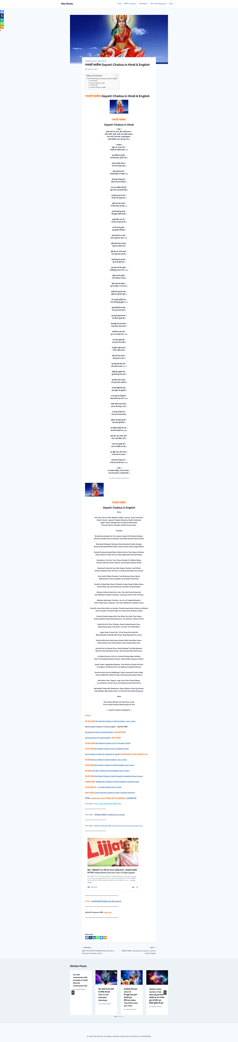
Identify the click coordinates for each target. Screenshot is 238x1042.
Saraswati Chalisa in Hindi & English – (105, 732)
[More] (105, 937)
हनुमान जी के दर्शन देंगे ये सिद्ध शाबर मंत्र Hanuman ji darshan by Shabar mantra (98, 950)
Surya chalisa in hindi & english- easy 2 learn (106, 760)
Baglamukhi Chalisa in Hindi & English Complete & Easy (112, 782)
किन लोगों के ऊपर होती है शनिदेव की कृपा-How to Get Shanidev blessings (106, 994)
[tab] (115, 1016)
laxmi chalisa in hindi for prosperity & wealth (116, 754)
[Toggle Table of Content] (115, 75)
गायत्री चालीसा (94, 81)
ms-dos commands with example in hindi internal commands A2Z (80, 980)
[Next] (165, 992)
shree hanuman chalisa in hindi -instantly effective (110, 793)
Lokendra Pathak (92, 69)
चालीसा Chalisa (102, 61)
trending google (91, 61)
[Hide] (0, 30)
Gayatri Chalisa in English (98, 87)
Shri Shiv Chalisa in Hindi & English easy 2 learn (107, 771)
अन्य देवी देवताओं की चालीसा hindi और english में (106, 901)
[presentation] (106, 977)
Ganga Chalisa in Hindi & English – (103, 738)
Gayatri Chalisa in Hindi (98, 83)
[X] (90, 937)
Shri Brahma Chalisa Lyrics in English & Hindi (107, 743)
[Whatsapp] (97, 937)
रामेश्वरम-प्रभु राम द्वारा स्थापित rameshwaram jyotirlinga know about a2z (118, 826)
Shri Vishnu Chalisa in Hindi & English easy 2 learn (109, 765)
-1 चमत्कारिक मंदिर (113, 798)
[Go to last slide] (72, 992)
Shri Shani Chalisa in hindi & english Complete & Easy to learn (114, 776)
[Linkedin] (94, 937)
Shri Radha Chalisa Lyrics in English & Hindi (107, 749)
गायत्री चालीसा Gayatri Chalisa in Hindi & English (102, 78)
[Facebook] (87, 937)
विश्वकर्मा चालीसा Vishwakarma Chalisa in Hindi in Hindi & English (139, 950)
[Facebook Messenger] (101, 937)
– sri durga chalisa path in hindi (103, 787)
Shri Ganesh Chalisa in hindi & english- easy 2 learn (110, 721)
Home (119, 4)
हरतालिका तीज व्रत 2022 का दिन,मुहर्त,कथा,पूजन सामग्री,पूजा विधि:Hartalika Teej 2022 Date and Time (131, 997)
